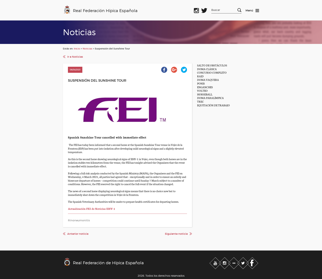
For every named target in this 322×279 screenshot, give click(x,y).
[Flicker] (234, 262)
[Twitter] (243, 262)
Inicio (77, 48)
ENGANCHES (205, 87)
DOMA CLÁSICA (207, 69)
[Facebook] (252, 262)
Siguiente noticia (176, 233)
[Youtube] (216, 262)
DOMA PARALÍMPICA (210, 98)
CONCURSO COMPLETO (212, 72)
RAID (200, 76)
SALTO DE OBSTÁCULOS (212, 65)
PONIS (201, 83)
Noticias (87, 48)
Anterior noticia (77, 233)
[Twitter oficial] (204, 10)
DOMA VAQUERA (208, 79)
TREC (200, 101)
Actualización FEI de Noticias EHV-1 (91, 208)
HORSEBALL (204, 94)
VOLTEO (202, 90)
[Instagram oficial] (196, 10)
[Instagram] (225, 262)
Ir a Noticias (75, 56)
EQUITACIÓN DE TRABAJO (213, 105)
